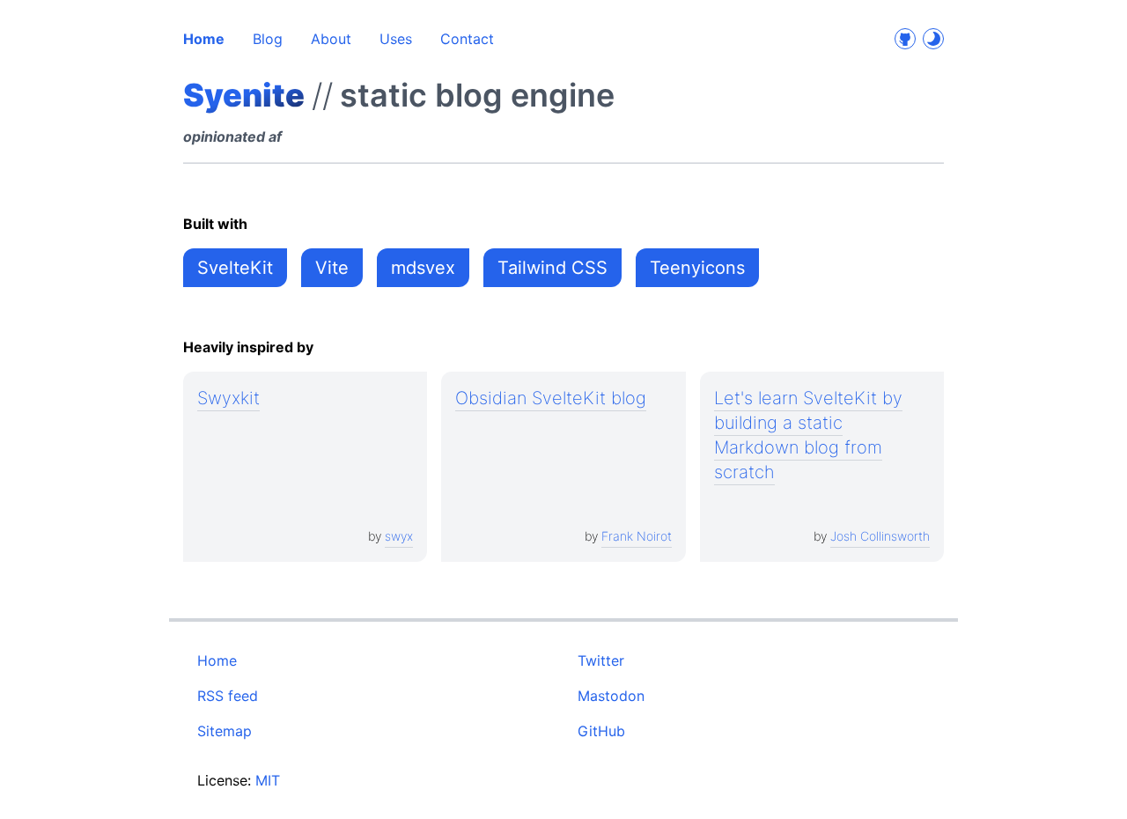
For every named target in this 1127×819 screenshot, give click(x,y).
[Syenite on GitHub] (905, 38)
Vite (332, 267)
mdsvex (423, 267)
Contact (467, 39)
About (331, 39)
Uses (395, 39)
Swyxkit (228, 398)
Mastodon (611, 696)
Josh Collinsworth (880, 535)
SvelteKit (235, 267)
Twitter (601, 660)
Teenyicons (697, 267)
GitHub (601, 731)
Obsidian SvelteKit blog (550, 398)
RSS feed (227, 696)
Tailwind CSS (552, 267)
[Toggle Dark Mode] (933, 38)
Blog (268, 39)
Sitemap (224, 731)
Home (204, 39)
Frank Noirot (636, 535)
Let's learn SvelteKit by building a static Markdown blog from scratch (808, 435)
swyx (399, 535)
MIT (267, 780)
